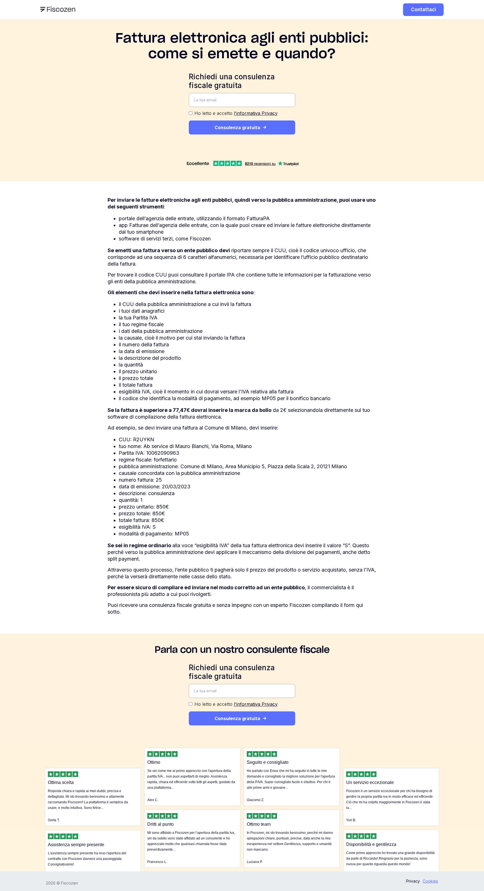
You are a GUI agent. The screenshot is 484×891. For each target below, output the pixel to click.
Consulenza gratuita (237, 127)
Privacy (413, 881)
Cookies (430, 881)
